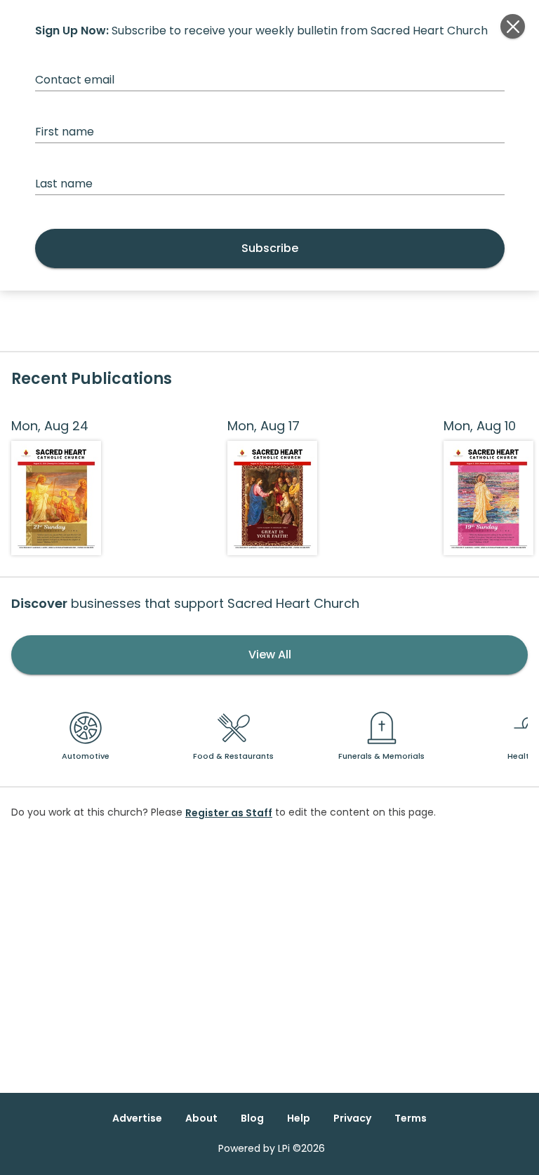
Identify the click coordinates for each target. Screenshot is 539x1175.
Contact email (74, 80)
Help (298, 1118)
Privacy (352, 1118)
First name (64, 132)
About (201, 1118)
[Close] (512, 26)
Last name (64, 183)
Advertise (137, 1118)
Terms (410, 1118)
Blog (252, 1118)
